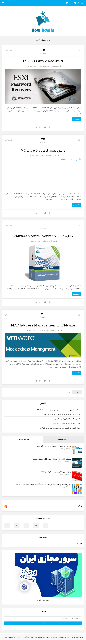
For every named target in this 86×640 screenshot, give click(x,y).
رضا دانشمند (55, 66)
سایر (6, 315)
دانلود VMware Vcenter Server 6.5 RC (43, 236)
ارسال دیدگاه (43, 66)
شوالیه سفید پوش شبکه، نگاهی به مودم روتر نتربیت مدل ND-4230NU (58, 410)
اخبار (42, 404)
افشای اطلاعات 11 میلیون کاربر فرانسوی (67, 419)
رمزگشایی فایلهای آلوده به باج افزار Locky (55, 472)
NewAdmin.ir (55, 637)
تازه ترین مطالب (63, 439)
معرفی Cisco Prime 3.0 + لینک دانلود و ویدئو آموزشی (51, 459)
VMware (8, 51)
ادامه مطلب (76, 119)
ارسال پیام (77, 544)
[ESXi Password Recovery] (43, 86)
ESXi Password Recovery (43, 61)
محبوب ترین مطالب (22, 439)
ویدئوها (79, 506)
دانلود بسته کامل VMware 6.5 (43, 150)
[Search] (77, 392)
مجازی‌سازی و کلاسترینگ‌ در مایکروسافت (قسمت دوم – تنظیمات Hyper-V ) (43, 484)
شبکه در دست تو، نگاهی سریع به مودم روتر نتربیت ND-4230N (61, 414)
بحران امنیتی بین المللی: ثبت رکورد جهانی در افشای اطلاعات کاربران (59, 428)
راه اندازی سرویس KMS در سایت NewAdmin (54, 446)
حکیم (55, 155)
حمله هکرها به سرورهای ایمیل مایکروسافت (66, 423)
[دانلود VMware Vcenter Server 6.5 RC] (43, 263)
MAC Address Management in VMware (43, 325)
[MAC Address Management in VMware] (43, 345)
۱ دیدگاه (46, 241)
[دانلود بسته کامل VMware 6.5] (43, 174)
